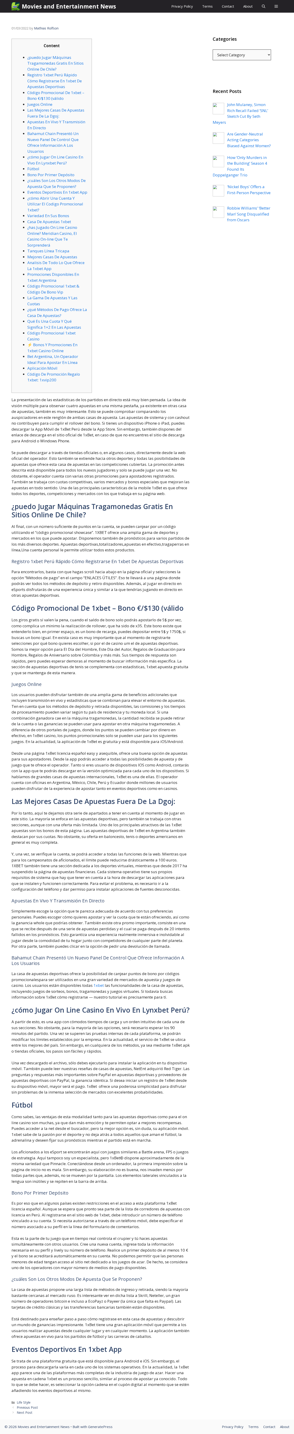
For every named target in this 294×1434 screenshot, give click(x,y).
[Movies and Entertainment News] (15, 6)
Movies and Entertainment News (69, 6)
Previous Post (27, 1407)
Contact (228, 6)
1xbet (98, 985)
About (248, 6)
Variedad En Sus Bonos (48, 215)
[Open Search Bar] (263, 6)
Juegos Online (39, 104)
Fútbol (33, 168)
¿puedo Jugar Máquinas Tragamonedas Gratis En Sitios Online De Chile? (55, 63)
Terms (207, 6)
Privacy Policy (182, 6)
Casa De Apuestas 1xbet (49, 221)
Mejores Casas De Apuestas (52, 256)
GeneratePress (100, 1426)
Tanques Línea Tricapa (48, 250)
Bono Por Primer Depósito (50, 174)
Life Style (24, 1402)
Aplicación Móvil (42, 368)
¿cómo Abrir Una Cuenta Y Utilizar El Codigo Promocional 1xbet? (55, 204)
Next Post (24, 1412)
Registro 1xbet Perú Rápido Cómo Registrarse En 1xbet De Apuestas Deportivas (54, 80)
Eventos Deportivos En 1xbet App (57, 192)
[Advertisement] (242, 320)
